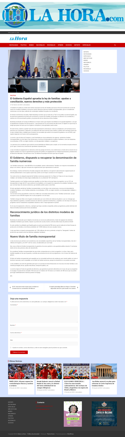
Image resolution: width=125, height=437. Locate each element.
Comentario (14, 305)
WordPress (70, 434)
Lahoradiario (26, 104)
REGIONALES (51, 45)
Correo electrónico (16, 332)
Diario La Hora (22, 434)
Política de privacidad (33, 434)
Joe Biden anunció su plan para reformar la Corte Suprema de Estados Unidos (103, 383)
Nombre (13, 325)
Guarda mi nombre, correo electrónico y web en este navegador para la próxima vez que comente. (39, 347)
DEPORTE (77, 45)
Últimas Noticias (15, 361)
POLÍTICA (24, 45)
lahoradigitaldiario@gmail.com (44, 406)
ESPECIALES (86, 45)
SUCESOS (69, 45)
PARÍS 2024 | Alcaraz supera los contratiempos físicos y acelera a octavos (21, 383)
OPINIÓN (60, 45)
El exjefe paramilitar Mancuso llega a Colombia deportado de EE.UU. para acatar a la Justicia (62, 287)
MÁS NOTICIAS (88, 58)
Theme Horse (51, 434)
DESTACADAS (13, 45)
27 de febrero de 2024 (16, 104)
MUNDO (31, 45)
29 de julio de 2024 (14, 388)
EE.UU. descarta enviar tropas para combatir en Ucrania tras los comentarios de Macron (25, 287)
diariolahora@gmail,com (42, 409)
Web (11, 340)
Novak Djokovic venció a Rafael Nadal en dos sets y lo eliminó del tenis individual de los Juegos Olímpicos (48, 384)
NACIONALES (40, 45)
